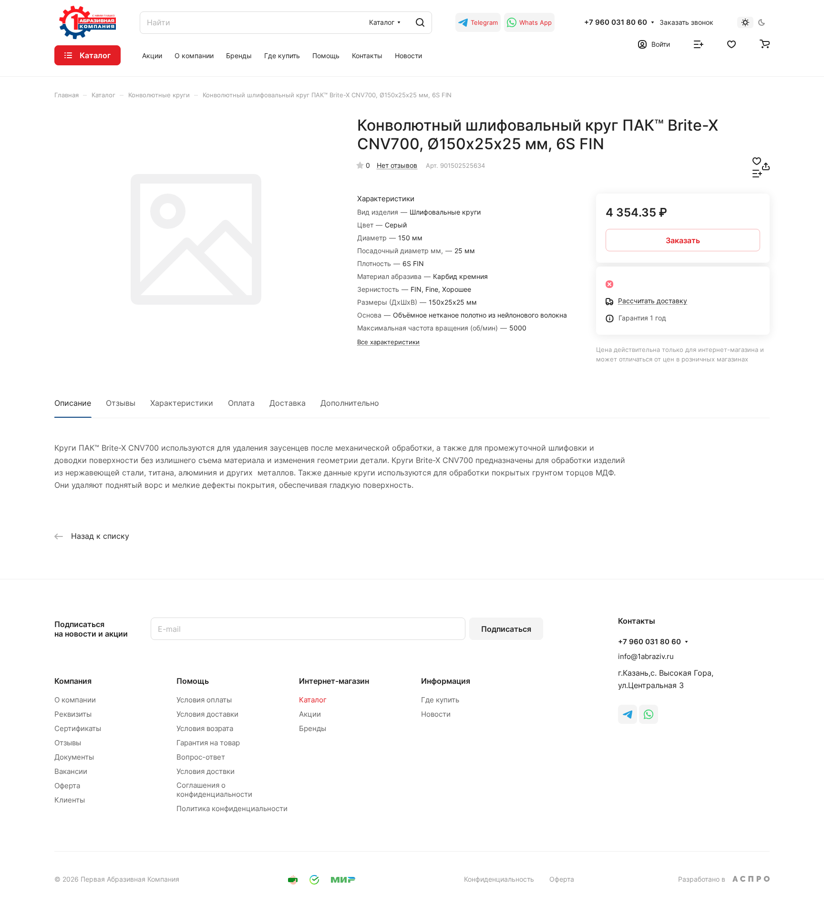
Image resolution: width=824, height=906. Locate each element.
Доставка (287, 403)
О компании (75, 699)
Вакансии (70, 771)
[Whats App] (648, 714)
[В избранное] (756, 160)
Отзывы (120, 403)
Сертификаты (77, 728)
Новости (436, 714)
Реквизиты (73, 714)
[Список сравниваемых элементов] (698, 43)
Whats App (535, 22)
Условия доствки (205, 771)
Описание (72, 403)
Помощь (192, 681)
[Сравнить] (757, 172)
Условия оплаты (204, 699)
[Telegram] (627, 714)
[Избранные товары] (731, 43)
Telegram (484, 22)
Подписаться (506, 629)
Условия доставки (207, 714)
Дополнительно (349, 403)
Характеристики (181, 403)
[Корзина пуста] (765, 43)
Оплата (241, 403)
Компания (73, 681)
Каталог (313, 699)
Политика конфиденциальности (232, 808)
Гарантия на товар (208, 742)
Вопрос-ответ (200, 757)
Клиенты (69, 799)
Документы (74, 757)
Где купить (440, 699)
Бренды (312, 728)
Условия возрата (204, 728)
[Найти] (420, 22)
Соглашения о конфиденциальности (214, 790)
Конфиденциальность (499, 879)
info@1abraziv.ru (646, 656)
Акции (310, 714)
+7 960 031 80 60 (615, 22)
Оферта (67, 785)
